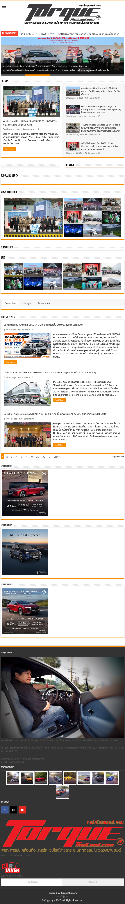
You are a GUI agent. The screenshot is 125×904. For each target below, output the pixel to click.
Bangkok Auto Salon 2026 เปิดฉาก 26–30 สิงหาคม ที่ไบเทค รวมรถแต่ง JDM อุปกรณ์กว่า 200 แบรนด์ (55, 414)
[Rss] (58, 896)
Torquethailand (69, 893)
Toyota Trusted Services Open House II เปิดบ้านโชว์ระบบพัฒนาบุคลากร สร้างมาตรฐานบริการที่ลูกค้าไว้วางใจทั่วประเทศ (100, 128)
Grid (3, 258)
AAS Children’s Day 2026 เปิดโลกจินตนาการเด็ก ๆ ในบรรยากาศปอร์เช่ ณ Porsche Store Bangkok (99, 146)
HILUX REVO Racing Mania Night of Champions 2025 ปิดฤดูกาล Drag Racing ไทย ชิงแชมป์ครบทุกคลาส (101, 109)
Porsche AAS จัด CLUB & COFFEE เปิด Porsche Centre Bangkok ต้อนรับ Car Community (50, 372)
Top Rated (32, 882)
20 (37, 456)
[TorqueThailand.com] (62, 13)
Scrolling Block (9, 175)
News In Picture (9, 192)
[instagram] (67, 896)
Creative (69, 165)
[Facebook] (5, 809)
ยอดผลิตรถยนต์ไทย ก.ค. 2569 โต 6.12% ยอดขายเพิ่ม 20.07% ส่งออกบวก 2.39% (44, 325)
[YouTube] (22, 809)
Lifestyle (6, 81)
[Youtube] (63, 896)
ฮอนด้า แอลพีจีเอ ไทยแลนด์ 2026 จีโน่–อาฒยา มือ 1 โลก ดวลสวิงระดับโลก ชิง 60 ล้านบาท (45, 67)
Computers (7, 247)
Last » (57, 456)
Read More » (9, 149)
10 (31, 456)
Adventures (44, 303)
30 (44, 456)
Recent (93, 882)
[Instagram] (13, 809)
